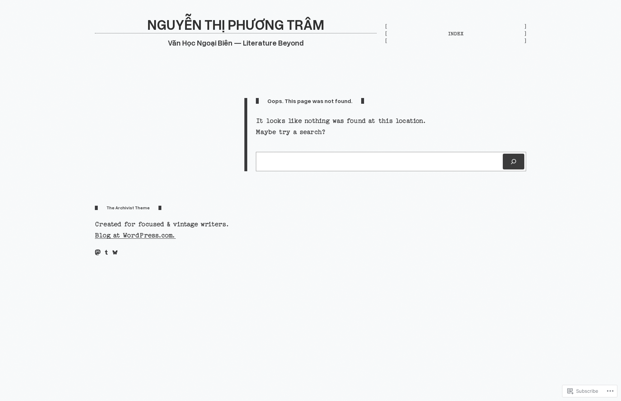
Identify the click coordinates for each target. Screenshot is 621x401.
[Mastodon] (98, 252)
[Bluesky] (115, 252)
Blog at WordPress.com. (135, 235)
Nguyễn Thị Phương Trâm (235, 24)
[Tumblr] (106, 252)
